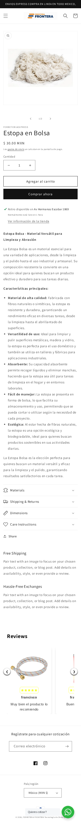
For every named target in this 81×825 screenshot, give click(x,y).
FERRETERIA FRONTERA (33, 817)
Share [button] (13, 536)
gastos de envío (16, 149)
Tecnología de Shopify (55, 817)
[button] (6, 16)
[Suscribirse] (67, 746)
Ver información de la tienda (28, 221)
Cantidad (9, 156)
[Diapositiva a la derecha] (50, 119)
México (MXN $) (38, 793)
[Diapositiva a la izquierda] (31, 119)
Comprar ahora (40, 194)
